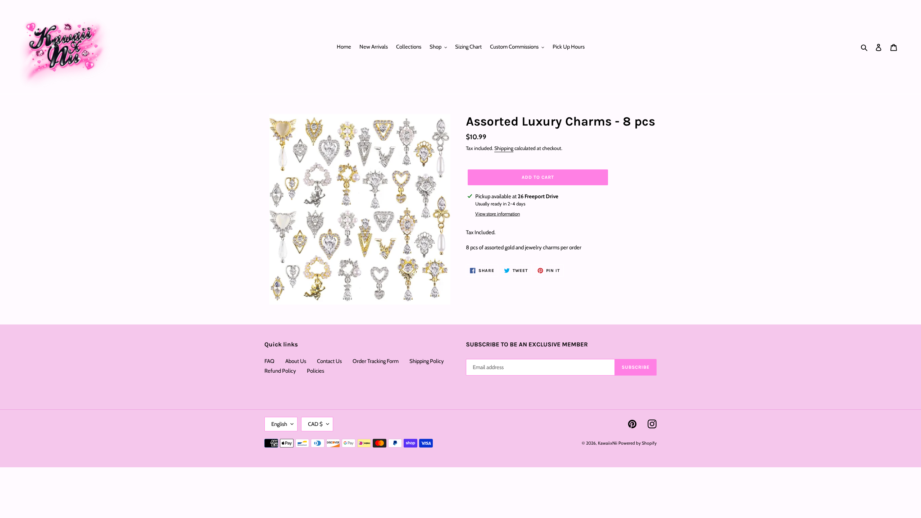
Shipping (503, 148)
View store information (497, 214)
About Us (295, 361)
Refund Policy (280, 371)
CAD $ (315, 424)
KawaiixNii (607, 443)
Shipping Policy (426, 361)
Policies (315, 371)
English (279, 424)
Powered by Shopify (637, 443)
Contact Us (329, 361)
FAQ (269, 361)
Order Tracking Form (376, 361)
